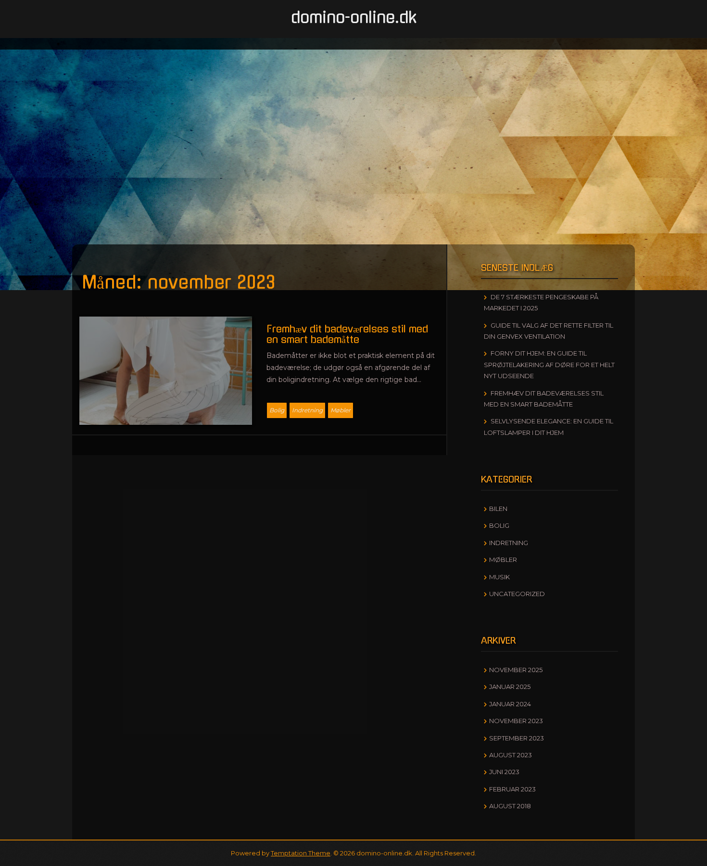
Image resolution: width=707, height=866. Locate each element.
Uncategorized (517, 594)
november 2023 (516, 721)
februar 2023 (512, 789)
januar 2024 (510, 704)
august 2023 (510, 755)
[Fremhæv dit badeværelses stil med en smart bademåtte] (165, 370)
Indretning (307, 410)
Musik (499, 577)
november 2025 (516, 670)
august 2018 (510, 806)
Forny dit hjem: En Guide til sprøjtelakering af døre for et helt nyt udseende (549, 364)
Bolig (276, 410)
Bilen (498, 508)
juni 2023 (504, 772)
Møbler (340, 410)
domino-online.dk (354, 17)
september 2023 (516, 738)
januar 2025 (509, 686)
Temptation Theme (300, 853)
